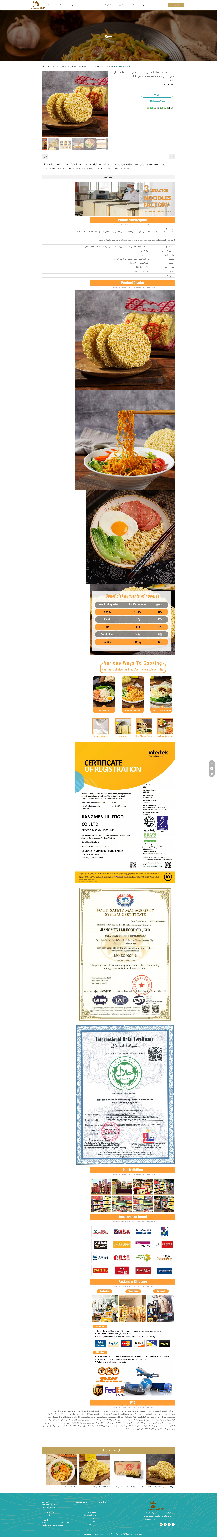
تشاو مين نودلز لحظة (121, 168)
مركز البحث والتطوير (89, 1515)
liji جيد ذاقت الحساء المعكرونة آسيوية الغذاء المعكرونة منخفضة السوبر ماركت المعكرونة (91, 1486)
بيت (95, 1505)
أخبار (94, 1518)
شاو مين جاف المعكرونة (131, 164)
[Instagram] (161, 1524)
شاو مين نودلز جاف (103, 168)
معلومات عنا (92, 1512)
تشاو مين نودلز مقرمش (83, 168)
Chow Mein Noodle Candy (154, 164)
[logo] (155, 1505)
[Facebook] (173, 1524)
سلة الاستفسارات (158, 101)
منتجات (93, 1509)
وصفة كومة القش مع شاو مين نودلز (56, 164)
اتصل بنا (93, 1521)
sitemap (76, 1534)
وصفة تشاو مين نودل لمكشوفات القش (57, 168)
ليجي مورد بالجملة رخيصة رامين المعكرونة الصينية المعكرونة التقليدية (125, 1486)
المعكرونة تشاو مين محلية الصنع (84, 164)
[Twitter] (169, 1524)
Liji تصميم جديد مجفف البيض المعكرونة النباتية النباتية (158, 1486)
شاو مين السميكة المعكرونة (109, 164)
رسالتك (158, 95)
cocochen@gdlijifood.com (51, 1515)
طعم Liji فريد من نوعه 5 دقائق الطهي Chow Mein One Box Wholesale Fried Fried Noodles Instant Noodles (58, 1486)
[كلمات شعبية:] (72, 5)
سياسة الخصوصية (90, 1524)
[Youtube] (165, 1524)
